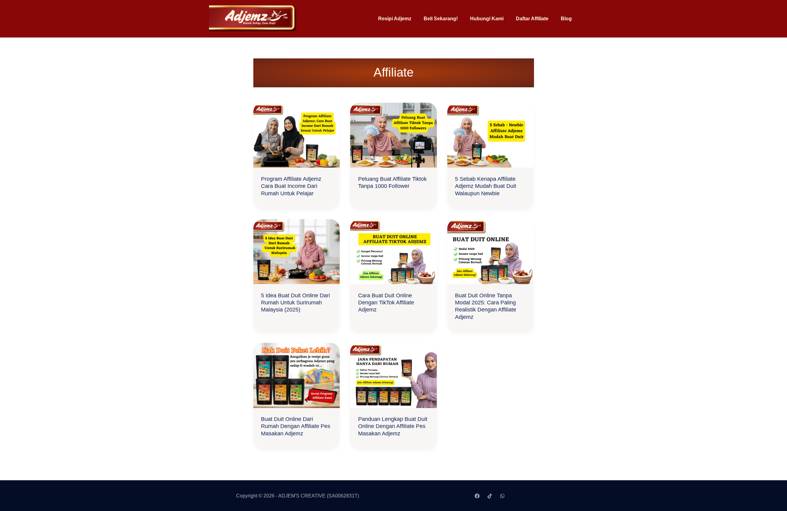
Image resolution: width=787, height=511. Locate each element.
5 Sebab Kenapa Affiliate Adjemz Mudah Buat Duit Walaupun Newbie (485, 186)
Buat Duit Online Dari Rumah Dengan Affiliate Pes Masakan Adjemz (295, 426)
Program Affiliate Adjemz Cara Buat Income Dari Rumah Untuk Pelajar (291, 186)
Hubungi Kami (487, 18)
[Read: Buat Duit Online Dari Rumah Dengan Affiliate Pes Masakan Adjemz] (296, 375)
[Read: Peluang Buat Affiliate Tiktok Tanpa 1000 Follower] (393, 135)
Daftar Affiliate (532, 18)
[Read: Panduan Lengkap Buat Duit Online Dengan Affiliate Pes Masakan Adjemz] (393, 375)
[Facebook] (477, 495)
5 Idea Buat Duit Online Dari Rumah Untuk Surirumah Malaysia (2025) (295, 302)
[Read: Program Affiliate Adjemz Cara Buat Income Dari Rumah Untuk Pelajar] (296, 135)
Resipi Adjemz (394, 18)
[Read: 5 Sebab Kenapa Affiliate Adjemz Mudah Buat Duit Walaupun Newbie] (490, 135)
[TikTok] (489, 495)
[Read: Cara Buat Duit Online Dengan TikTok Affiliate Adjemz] (393, 251)
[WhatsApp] (502, 495)
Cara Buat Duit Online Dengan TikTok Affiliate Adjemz (386, 302)
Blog (566, 18)
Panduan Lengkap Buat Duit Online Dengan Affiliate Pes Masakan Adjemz (392, 426)
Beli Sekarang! (441, 18)
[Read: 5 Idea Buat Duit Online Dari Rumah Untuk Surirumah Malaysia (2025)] (296, 251)
